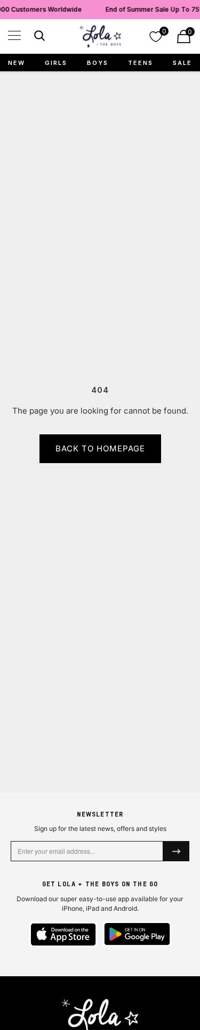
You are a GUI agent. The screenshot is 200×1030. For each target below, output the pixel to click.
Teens (140, 63)
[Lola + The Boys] (100, 36)
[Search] (38, 37)
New (16, 63)
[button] (14, 35)
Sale (182, 63)
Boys (97, 63)
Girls (56, 63)
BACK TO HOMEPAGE (100, 448)
